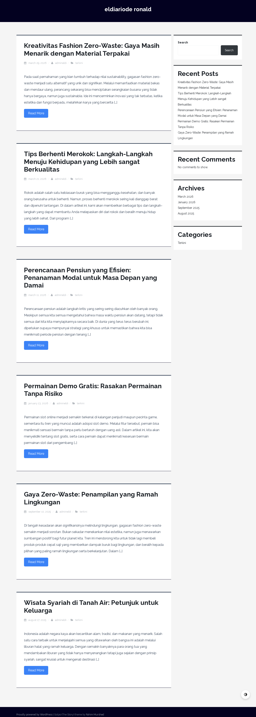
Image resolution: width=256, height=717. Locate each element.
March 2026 (185, 196)
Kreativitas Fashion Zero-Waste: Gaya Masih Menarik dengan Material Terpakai (91, 49)
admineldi (61, 62)
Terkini (79, 62)
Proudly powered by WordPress (34, 714)
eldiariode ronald (128, 9)
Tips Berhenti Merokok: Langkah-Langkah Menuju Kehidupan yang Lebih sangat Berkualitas (88, 161)
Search (183, 42)
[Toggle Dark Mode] (245, 694)
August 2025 (186, 213)
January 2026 (186, 202)
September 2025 (188, 207)
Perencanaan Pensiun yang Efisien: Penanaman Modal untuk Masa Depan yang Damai (90, 277)
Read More (36, 113)
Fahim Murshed (95, 714)
